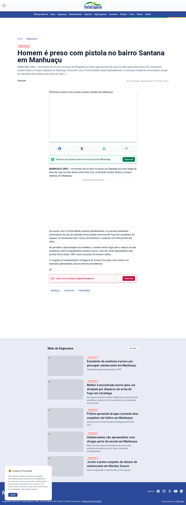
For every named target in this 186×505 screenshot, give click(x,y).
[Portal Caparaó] (93, 5)
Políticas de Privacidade (92, 501)
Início (20, 39)
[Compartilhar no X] (81, 148)
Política (123, 14)
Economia (113, 14)
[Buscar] (4, 5)
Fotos (131, 14)
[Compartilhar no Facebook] (59, 148)
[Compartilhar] (126, 148)
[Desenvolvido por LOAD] (180, 501)
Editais (148, 14)
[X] (169, 491)
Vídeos (140, 14)
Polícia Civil (69, 291)
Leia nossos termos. (29, 489)
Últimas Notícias (41, 14)
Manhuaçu (55, 291)
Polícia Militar (84, 291)
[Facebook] (158, 491)
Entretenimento (75, 14)
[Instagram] (164, 491)
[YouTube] (175, 491)
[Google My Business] (181, 491)
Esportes (88, 14)
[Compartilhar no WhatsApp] (104, 148)
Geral (53, 14)
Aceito (13, 495)
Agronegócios (100, 14)
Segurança (62, 14)
